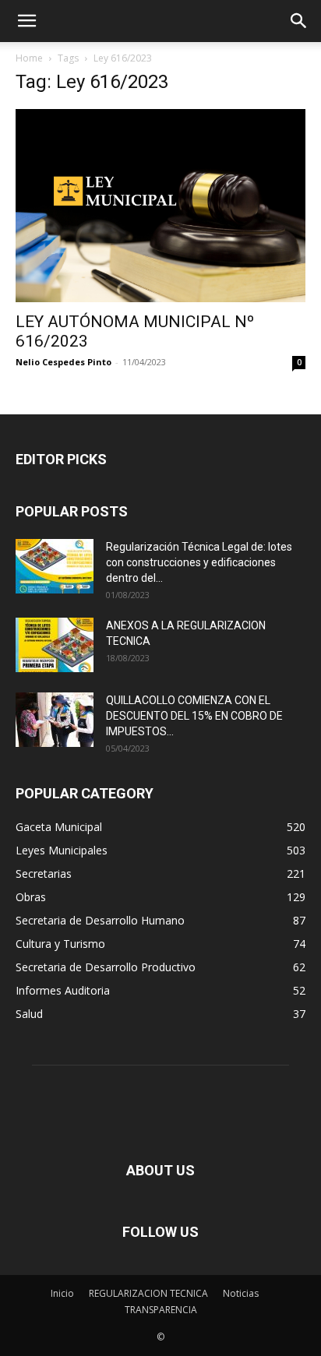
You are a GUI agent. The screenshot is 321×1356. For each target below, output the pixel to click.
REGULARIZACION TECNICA (148, 1293)
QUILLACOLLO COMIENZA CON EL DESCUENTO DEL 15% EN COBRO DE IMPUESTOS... (194, 716)
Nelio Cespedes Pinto (63, 362)
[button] (26, 21)
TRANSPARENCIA (161, 1309)
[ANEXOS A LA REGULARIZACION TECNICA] (54, 645)
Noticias (241, 1293)
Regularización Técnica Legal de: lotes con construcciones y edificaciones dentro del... (199, 562)
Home (29, 58)
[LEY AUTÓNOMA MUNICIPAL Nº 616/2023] (160, 205)
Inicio (62, 1293)
